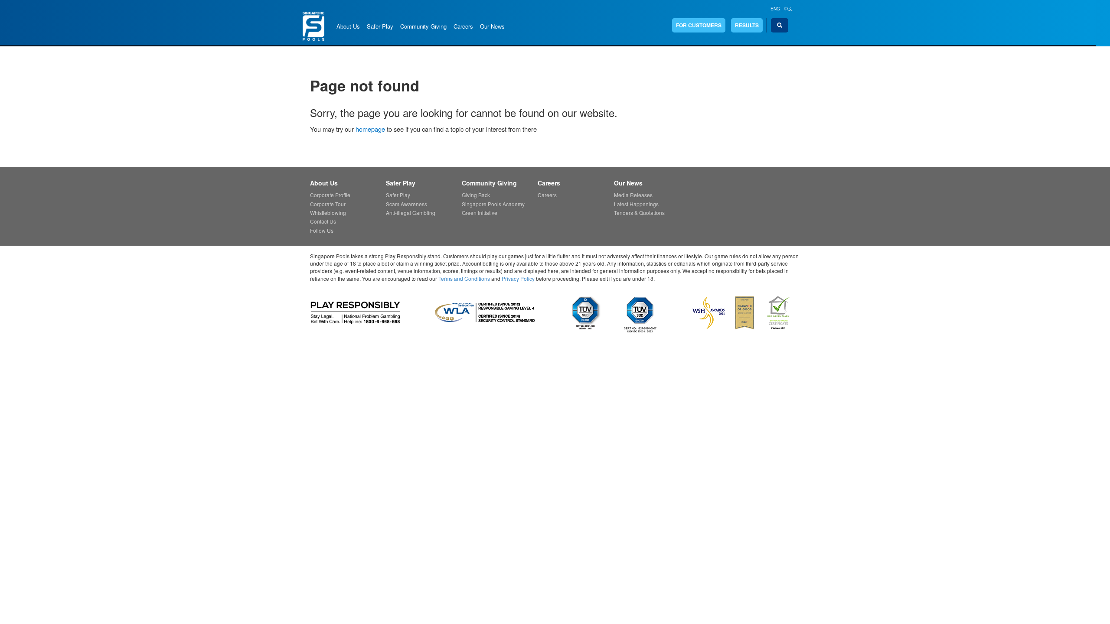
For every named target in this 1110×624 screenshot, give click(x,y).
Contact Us (323, 221)
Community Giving (423, 26)
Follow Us (321, 230)
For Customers (699, 25)
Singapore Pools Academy (493, 204)
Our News (492, 26)
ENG (775, 9)
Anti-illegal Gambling (410, 212)
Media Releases (633, 194)
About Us (348, 26)
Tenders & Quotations (639, 212)
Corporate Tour (328, 204)
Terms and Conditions (464, 278)
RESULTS (747, 25)
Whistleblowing (328, 212)
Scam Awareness (406, 204)
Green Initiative (479, 212)
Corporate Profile (330, 194)
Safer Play (380, 26)
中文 (788, 9)
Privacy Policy (518, 278)
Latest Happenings (636, 204)
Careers (463, 26)
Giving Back (476, 194)
